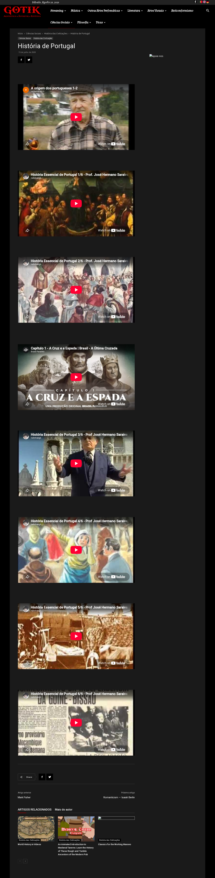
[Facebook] (21, 59)
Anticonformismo (182, 11)
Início (20, 33)
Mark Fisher (24, 797)
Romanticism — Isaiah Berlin (119, 797)
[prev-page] (20, 861)
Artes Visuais (156, 11)
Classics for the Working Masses (114, 844)
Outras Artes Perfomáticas (104, 11)
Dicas (99, 22)
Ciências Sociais (60, 22)
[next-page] (25, 861)
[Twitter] (29, 59)
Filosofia (82, 22)
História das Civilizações (55, 33)
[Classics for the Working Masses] (116, 829)
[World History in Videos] (36, 829)
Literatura (133, 11)
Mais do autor (63, 809)
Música (75, 11)
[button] (208, 11)
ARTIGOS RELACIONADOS (35, 809)
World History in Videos (29, 844)
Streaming (56, 11)
